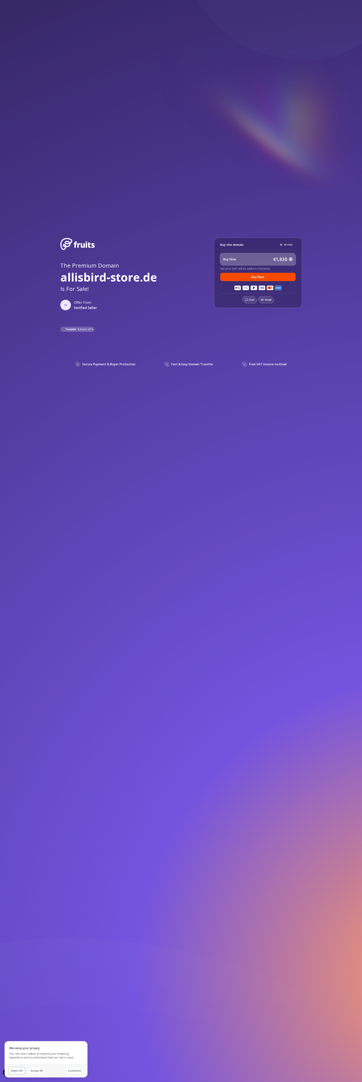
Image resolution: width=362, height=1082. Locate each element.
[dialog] (46, 1059)
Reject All (17, 1070)
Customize (74, 1070)
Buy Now (258, 277)
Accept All (37, 1070)
